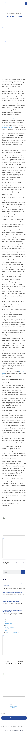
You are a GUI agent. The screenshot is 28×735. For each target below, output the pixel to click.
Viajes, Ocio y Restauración (12, 632)
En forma (7, 621)
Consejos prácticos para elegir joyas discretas (13, 592)
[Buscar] (23, 572)
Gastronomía (8, 623)
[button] (26, 3)
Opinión (7, 628)
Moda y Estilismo (9, 627)
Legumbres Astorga (12, 118)
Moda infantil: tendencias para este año (11, 601)
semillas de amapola (7, 127)
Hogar (6, 625)
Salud (6, 630)
